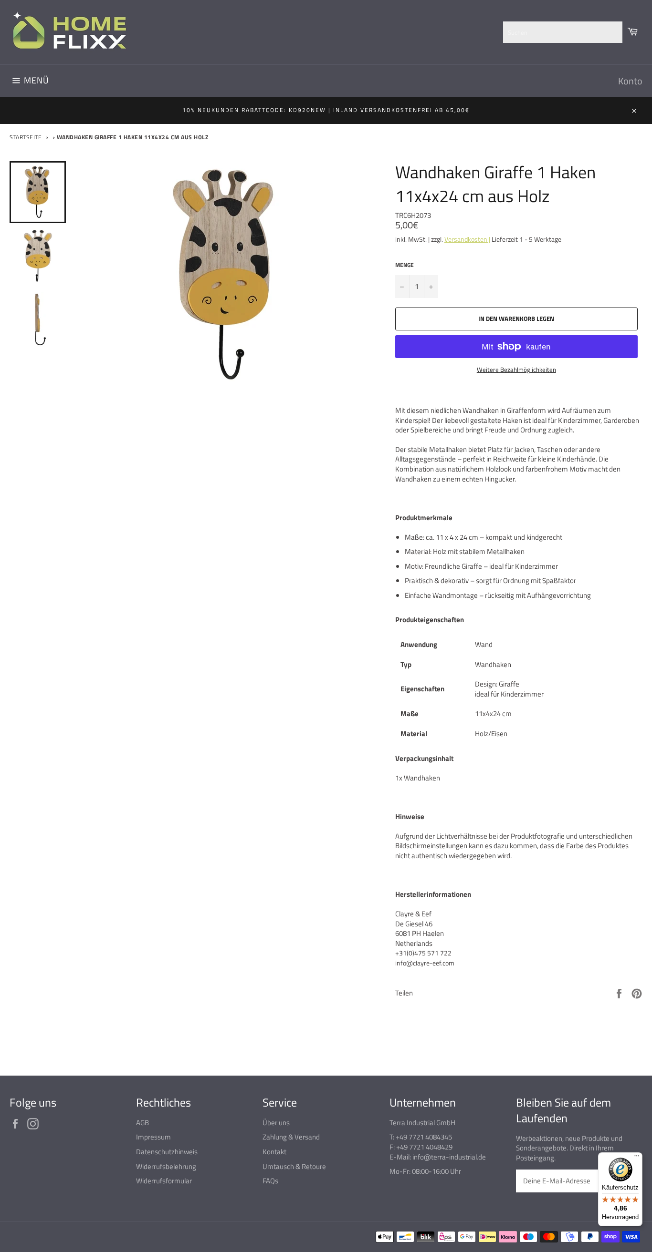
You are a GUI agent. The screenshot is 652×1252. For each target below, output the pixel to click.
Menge (404, 265)
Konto (630, 80)
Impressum (153, 1136)
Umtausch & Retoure (294, 1166)
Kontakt (274, 1151)
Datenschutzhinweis (167, 1151)
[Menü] (636, 1158)
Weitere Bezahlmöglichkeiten (516, 370)
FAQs (270, 1180)
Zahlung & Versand (291, 1136)
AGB (142, 1122)
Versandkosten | (467, 239)
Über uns (276, 1122)
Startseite (26, 137)
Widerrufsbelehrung (166, 1166)
